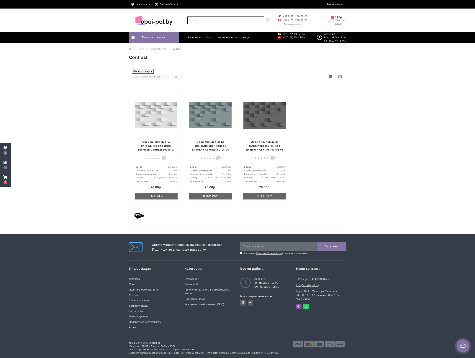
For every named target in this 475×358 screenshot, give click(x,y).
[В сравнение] (175, 96)
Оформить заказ (340, 22)
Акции (247, 37)
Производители (138, 316)
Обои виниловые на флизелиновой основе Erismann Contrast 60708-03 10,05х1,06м (156, 147)
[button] (141, 4)
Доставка (134, 278)
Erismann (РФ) (158, 49)
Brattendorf (191, 284)
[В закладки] (175, 91)
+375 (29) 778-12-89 (294, 20)
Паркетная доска (195, 298)
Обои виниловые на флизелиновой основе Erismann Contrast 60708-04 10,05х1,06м (210, 147)
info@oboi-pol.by (307, 285)
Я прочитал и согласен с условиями (275, 253)
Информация (225, 37)
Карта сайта (136, 311)
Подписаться (332, 246)
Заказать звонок (292, 24)
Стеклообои (192, 278)
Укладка (134, 294)
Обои (141, 49)
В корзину (156, 195)
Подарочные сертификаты (145, 321)
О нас (132, 284)
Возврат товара (138, 305)
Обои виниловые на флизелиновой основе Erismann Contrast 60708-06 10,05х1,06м (264, 147)
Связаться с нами (139, 300)
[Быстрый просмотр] (176, 102)
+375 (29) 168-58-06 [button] (311, 279)
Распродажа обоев (200, 37)
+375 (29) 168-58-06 (294, 16)
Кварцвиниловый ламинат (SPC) (204, 304)
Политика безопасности (269, 253)
